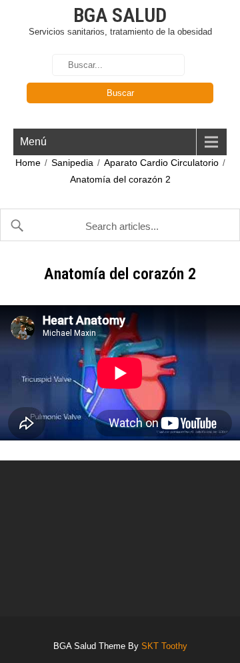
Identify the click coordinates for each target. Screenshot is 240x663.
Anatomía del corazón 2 (120, 179)
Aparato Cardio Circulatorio (161, 162)
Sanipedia (72, 162)
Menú (33, 141)
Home (28, 162)
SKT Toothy (164, 646)
